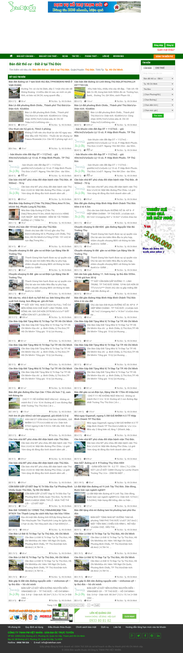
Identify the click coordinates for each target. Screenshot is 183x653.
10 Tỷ (79, 506)
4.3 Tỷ (13, 101)
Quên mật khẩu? (166, 49)
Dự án (65, 56)
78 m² (23, 223)
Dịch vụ (105, 627)
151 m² (23, 246)
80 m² (23, 600)
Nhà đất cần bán (25, 56)
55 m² (89, 246)
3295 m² (24, 125)
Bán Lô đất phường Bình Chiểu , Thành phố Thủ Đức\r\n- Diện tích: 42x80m (40, 107)
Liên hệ (105, 56)
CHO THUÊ (159, 68)
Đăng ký (170, 45)
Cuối (97, 605)
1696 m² (25, 530)
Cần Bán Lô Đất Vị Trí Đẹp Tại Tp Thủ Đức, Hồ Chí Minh (39, 533)
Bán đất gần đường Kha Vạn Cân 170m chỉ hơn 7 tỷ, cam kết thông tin (40, 394)
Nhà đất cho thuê (48, 56)
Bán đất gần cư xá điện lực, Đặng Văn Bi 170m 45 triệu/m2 (106, 392)
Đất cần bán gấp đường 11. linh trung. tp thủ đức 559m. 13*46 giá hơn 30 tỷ (105, 276)
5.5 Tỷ (79, 223)
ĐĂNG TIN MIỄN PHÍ (164, 56)
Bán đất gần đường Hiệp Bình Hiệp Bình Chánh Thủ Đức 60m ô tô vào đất (105, 299)
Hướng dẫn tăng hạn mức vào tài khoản (146, 627)
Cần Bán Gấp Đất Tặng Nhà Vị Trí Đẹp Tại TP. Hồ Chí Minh (40, 321)
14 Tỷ (13, 246)
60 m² (89, 223)
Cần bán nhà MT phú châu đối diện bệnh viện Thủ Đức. (39, 439)
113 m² (24, 506)
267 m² (89, 530)
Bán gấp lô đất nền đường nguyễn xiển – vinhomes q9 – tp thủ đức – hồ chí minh (40, 583)
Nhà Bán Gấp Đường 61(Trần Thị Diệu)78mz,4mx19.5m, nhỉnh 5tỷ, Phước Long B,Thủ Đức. (40, 205)
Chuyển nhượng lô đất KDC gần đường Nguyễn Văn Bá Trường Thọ (104, 229)
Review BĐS (118, 56)
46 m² (89, 435)
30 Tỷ (79, 294)
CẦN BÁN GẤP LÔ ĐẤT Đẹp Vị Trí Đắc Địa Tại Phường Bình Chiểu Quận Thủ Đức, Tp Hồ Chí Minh (41, 488)
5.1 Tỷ (13, 223)
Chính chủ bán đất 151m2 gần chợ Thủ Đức (33, 227)
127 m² (89, 506)
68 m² (24, 553)
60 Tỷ (13, 125)
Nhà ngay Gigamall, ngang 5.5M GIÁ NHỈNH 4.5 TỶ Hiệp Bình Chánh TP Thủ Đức (105, 417)
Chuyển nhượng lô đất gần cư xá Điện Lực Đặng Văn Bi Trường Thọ (39, 252)
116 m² (90, 101)
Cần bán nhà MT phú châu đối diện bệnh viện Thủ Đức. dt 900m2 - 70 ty (41, 181)
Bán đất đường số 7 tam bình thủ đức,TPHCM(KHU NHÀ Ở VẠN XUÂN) (41, 83)
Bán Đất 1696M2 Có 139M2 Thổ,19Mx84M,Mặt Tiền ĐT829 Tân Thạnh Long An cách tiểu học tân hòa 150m (39, 512)
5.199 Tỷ (80, 482)
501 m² (23, 341)
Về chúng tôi (14, 627)
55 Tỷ (79, 530)
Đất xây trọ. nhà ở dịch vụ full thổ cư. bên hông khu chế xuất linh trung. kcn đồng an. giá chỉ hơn (39, 299)
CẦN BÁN (148, 68)
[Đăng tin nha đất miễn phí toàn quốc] (94, 11)
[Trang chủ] (11, 56)
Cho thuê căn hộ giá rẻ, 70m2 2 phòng (30, 129)
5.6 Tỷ (13, 506)
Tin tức (75, 56)
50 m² (23, 101)
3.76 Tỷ (14, 553)
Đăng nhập (158, 45)
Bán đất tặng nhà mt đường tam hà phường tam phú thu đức (105, 512)
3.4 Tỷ (13, 600)
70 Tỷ (13, 199)
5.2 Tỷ (79, 246)
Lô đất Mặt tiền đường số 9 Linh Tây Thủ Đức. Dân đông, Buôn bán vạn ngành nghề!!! (105, 488)
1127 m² (89, 150)
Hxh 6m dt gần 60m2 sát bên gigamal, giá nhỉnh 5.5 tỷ (39, 415)
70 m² (24, 148)
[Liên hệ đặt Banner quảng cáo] (106, 615)
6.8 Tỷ (79, 101)
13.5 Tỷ (14, 317)
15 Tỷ (13, 341)
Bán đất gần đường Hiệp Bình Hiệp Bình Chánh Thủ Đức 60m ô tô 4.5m (105, 205)
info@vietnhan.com (51, 642)
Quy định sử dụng (34, 627)
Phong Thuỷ (90, 56)
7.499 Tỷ (14, 412)
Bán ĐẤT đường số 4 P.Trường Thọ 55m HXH (99, 463)
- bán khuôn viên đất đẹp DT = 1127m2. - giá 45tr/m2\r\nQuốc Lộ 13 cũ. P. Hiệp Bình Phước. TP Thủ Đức (105, 132)
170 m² (26, 412)
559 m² (89, 294)
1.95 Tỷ (14, 530)
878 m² (23, 199)
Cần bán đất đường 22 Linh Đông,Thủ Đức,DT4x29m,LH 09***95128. (105, 83)
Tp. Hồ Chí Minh (65, 101)
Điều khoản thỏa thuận (59, 627)
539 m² (25, 317)
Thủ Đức (54, 101)
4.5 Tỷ (79, 435)
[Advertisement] (91, 34)
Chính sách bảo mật (86, 627)
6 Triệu (14, 148)
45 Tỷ (79, 150)
